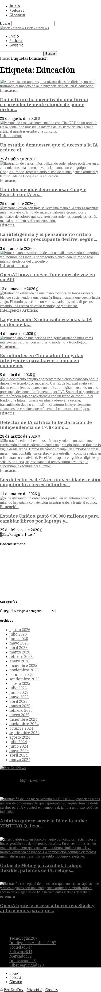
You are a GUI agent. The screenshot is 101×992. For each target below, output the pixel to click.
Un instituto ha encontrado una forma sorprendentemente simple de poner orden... (44, 104)
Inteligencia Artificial (19, 310)
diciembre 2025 (23, 665)
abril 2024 (18, 755)
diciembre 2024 (23, 719)
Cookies (51, 990)
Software (20, 952)
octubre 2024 (21, 728)
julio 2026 (18, 634)
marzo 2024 (19, 760)
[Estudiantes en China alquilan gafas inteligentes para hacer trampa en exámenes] (50, 342)
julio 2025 (18, 688)
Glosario (17, 15)
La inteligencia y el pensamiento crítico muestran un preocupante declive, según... (48, 237)
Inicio (14, 6)
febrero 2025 (21, 710)
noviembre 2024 (24, 724)
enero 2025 (19, 715)
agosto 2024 (19, 737)
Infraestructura (14, 266)
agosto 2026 (19, 630)
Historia (7, 225)
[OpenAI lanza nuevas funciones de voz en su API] (50, 261)
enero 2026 (19, 661)
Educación (9, 90)
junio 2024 (18, 746)
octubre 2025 (21, 674)
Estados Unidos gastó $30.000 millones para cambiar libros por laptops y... (49, 518)
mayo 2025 (19, 697)
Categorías (8, 611)
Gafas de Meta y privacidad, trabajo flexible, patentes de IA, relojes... (41, 868)
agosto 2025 (19, 683)
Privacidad (34, 990)
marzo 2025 (19, 706)
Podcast (16, 10)
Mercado (20, 956)
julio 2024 (18, 742)
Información (11, 136)
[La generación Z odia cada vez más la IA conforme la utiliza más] (50, 306)
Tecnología (23, 938)
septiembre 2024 (24, 733)
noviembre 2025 (24, 670)
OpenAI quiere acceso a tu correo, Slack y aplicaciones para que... (47, 908)
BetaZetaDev (13, 990)
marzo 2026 (19, 652)
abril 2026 (18, 647)
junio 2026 (18, 638)
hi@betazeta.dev (32, 781)
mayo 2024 (19, 751)
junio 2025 (18, 692)
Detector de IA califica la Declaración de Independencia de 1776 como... (46, 425)
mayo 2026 (19, 643)
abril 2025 (18, 701)
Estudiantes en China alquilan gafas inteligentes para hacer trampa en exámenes (41, 360)
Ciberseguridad (26, 965)
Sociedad (20, 947)
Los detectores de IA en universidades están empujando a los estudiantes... (50, 482)
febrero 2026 (21, 656)
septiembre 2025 (24, 679)
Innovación (22, 961)
